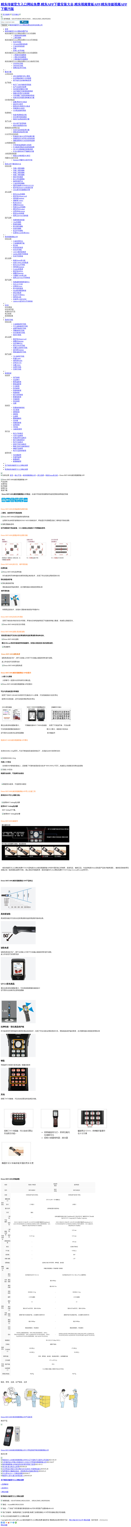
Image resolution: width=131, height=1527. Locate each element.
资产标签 (16, 377)
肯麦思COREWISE (20, 299)
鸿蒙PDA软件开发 (11, 158)
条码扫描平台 (18, 181)
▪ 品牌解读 (4, 1484)
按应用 (7, 375)
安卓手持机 (17, 42)
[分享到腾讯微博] (11, 1522)
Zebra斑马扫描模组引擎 (21, 190)
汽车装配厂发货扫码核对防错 (23, 95)
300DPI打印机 (18, 65)
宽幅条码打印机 (19, 330)
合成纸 (15, 416)
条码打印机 (9, 320)
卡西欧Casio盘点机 (20, 275)
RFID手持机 (17, 250)
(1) (7, 1200)
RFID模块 (8, 307)
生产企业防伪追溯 (19, 87)
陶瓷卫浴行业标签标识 (21, 446)
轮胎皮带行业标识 (19, 438)
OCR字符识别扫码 (11, 134)
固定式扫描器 (18, 177)
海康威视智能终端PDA (21, 282)
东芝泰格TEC (18, 343)
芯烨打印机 (17, 369)
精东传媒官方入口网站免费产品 (16, 31)
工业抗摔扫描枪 (19, 183)
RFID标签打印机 (19, 332)
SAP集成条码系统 (19, 110)
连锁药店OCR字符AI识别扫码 (24, 138)
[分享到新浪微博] (9, 1522)
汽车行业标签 (18, 435)
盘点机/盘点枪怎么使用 (10, 1466)
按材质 (7, 405)
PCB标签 (16, 386)
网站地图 (87, 1520)
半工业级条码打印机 (20, 326)
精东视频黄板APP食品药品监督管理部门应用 (18, 1464)
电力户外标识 (18, 433)
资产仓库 (8, 121)
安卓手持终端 (18, 256)
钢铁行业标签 (18, 448)
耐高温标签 (17, 382)
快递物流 (8, 112)
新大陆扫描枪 (18, 226)
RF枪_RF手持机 (19, 50)
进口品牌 (8, 192)
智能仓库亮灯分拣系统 (21, 93)
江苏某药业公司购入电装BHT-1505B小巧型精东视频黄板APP (24, 1462)
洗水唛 (15, 420)
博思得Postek (17, 360)
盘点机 (15, 245)
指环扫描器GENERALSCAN (23, 185)
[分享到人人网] (13, 1522)
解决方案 (8, 72)
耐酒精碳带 (17, 461)
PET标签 (16, 410)
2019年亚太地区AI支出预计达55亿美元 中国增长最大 (21, 1469)
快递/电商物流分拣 (20, 115)
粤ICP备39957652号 (76, 1520)
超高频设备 (9, 316)
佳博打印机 (17, 367)
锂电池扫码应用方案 (20, 132)
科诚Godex (17, 358)
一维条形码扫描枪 (19, 35)
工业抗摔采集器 (19, 46)
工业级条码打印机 (19, 324)
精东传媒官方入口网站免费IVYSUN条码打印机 (22, 61)
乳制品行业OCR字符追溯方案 (24, 136)
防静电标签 (17, 390)
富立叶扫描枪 (18, 230)
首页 (6, 29)
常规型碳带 (17, 457)
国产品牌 (8, 218)
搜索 (25, 22)
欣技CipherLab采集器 (20, 262)
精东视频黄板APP (11, 237)
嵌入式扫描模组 (19, 179)
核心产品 (18, 475)
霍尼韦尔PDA (18, 271)
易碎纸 (15, 414)
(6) (56, 1360)
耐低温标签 (17, 384)
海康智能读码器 (19, 220)
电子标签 (8, 313)
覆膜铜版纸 (17, 418)
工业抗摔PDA (18, 241)
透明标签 (16, 412)
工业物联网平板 (19, 243)
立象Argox (17, 365)
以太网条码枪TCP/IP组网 (22, 78)
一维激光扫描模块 (19, 55)
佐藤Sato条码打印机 (20, 348)
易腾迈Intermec (18, 205)
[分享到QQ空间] (6, 1522)
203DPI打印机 (18, 63)
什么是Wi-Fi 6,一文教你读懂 (12, 1473)
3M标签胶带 (17, 429)
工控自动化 (9, 74)
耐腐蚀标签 (17, 397)
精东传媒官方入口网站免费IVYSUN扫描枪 (20, 33)
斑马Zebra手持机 (19, 265)
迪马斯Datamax (18, 350)
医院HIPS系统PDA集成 (21, 106)
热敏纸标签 (17, 423)
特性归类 (8, 166)
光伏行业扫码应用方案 (21, 130)
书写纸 (15, 427)
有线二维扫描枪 (19, 172)
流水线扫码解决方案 (20, 89)
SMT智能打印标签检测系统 (23, 91)
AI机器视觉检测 (10, 153)
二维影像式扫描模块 (20, 59)
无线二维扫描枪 (19, 168)
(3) (7, 1351)
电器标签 (16, 392)
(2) (9, 1310)
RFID (7, 305)
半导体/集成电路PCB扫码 (22, 145)
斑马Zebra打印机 (19, 345)
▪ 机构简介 (4, 1488)
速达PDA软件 (18, 104)
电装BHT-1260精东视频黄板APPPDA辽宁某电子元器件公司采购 (25, 1460)
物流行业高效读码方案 (21, 119)
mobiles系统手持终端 (20, 254)
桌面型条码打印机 (19, 328)
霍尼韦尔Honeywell (20, 196)
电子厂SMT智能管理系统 (22, 85)
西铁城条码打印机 (19, 352)
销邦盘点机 (17, 297)
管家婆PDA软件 (19, 108)
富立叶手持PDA (19, 295)
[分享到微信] (16, 1522)
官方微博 (5, 14)
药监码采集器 (18, 247)
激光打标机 (17, 335)
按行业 (7, 431)
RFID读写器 (9, 309)
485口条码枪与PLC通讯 (21, 76)
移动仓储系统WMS (20, 125)
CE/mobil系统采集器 (20, 44)
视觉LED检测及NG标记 (21, 155)
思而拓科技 (104, 1520)
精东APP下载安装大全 (13, 164)
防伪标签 (16, 388)
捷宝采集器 (17, 293)
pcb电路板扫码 (10, 143)
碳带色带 (8, 453)
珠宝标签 (16, 401)
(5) (33, 1352)
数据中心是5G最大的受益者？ (13, 1476)
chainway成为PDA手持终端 (23, 301)
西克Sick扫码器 (18, 213)
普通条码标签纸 (19, 407)
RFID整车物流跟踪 (20, 117)
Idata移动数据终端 (19, 290)
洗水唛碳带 (17, 455)
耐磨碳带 (16, 459)
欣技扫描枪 (17, 228)
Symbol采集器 (18, 269)
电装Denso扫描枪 (19, 207)
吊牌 (14, 403)
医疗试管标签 (18, 395)
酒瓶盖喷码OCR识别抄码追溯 (24, 140)
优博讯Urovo (17, 286)
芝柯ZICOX (17, 363)
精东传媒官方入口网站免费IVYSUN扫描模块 (21, 53)
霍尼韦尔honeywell (19, 339)
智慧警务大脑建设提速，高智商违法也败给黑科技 (20, 1471)
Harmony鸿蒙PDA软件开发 (22, 160)
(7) (7, 1370)
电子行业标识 (18, 442)
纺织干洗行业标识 (19, 444)
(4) (33, 1348)
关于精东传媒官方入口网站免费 (16, 465)
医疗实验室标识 (19, 440)
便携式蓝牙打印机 (19, 68)
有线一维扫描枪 (19, 175)
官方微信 (15, 14)
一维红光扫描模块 (19, 57)
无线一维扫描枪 (19, 170)
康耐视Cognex (18, 200)
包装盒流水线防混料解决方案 (23, 97)
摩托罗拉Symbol (19, 209)
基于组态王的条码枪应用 (22, 80)
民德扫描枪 (17, 224)
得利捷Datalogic (18, 198)
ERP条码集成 (10, 100)
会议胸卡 (16, 379)
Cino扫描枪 (17, 222)
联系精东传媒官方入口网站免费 (16, 469)
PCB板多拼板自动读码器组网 (23, 147)
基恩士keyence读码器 (20, 215)
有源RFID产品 (10, 311)
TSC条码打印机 (18, 356)
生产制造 (8, 82)
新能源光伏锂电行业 (12, 128)
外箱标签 (16, 399)
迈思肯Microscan (19, 211)
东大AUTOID (18, 284)
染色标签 (16, 425)
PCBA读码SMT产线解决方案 (23, 151)
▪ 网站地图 (4, 1492)
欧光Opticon (17, 203)
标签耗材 (8, 373)
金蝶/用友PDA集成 (20, 102)
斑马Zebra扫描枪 (19, 194)
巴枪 (14, 48)
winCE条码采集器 (19, 252)
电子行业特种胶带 (19, 450)
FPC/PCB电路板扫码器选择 (23, 149)
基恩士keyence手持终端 (21, 277)
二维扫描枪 (17, 38)
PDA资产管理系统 (19, 123)
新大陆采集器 (18, 288)
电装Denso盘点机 (19, 260)
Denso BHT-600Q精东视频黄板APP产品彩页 (16, 1417)
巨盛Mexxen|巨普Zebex (21, 233)
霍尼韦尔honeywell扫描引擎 (23, 187)
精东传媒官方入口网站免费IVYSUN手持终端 (21, 40)
